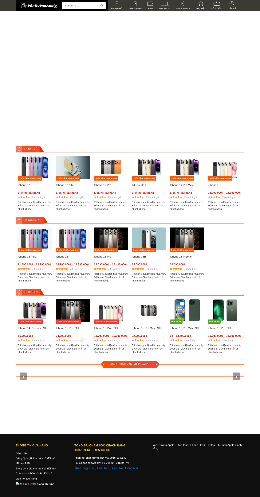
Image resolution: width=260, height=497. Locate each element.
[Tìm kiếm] (102, 5)
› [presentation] (238, 66)
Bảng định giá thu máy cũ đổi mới (36, 458)
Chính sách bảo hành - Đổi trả (34, 473)
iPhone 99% (23, 463)
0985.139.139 (82, 450)
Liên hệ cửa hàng (26, 478)
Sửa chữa (22, 453)
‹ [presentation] (22, 66)
